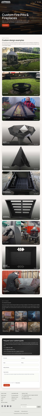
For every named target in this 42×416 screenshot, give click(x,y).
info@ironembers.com (10, 349)
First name (5, 358)
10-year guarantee (15, 395)
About (2, 398)
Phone (22, 362)
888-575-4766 (9, 347)
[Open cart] (38, 2)
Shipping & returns (15, 397)
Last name (23, 358)
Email (4, 362)
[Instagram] (5, 406)
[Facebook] (2, 406)
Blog (2, 400)
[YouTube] (8, 406)
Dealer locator (14, 398)
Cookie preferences (24, 411)
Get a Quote (7, 385)
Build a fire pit (3, 395)
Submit (39, 406)
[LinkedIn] (11, 406)
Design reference (6, 367)
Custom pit (3, 397)
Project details (5, 372)
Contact (13, 400)
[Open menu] (40, 2)
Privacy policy (18, 382)
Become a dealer (4, 402)
